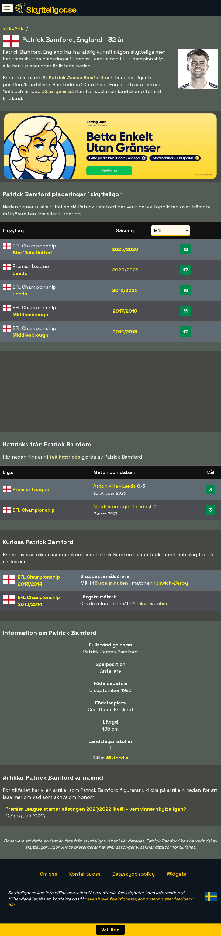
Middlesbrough (30, 314)
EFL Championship (33, 510)
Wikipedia (117, 758)
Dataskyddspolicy (133, 874)
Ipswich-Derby (171, 583)
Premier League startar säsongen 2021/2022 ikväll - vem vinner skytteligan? (95, 809)
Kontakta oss (85, 874)
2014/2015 (125, 331)
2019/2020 (124, 290)
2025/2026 (125, 249)
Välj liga (110, 930)
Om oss (48, 874)
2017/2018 (125, 311)
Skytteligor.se (51, 9)
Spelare (13, 28)
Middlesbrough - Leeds (120, 506)
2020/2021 (124, 270)
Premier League (31, 489)
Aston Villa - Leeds (114, 486)
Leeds (20, 273)
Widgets (176, 874)
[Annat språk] (210, 895)
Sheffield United (32, 252)
